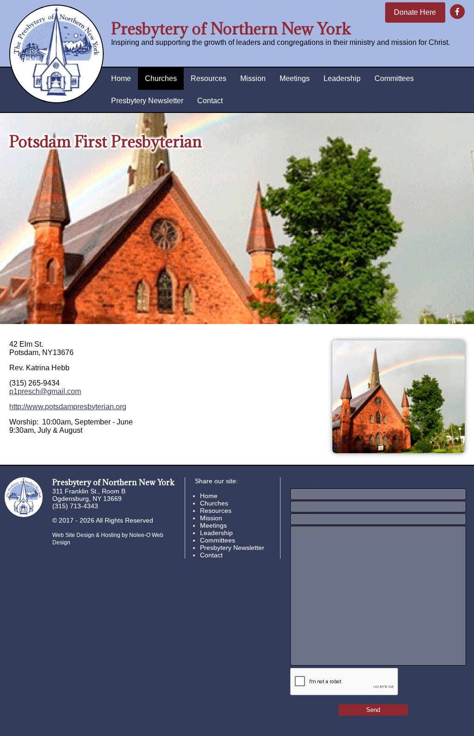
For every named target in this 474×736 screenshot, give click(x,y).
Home (121, 78)
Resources (208, 78)
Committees (394, 78)
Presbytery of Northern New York (231, 28)
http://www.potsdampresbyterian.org (67, 407)
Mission (253, 78)
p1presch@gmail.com (45, 391)
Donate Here (415, 12)
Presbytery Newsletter (147, 101)
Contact (210, 101)
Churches (161, 78)
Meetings (295, 78)
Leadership (342, 78)
